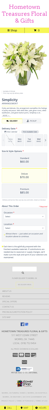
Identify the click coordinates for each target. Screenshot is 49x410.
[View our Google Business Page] (26, 325)
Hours (42, 407)
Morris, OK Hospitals (37, 393)
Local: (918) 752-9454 (24, 343)
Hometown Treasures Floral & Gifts (24, 13)
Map (25, 407)
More (5, 115)
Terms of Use (42, 401)
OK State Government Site (34, 397)
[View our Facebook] (22, 325)
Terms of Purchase (25, 401)
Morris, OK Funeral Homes (14, 393)
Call (9, 407)
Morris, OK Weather (12, 397)
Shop (14, 30)
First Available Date (30, 132)
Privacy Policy (8, 401)
